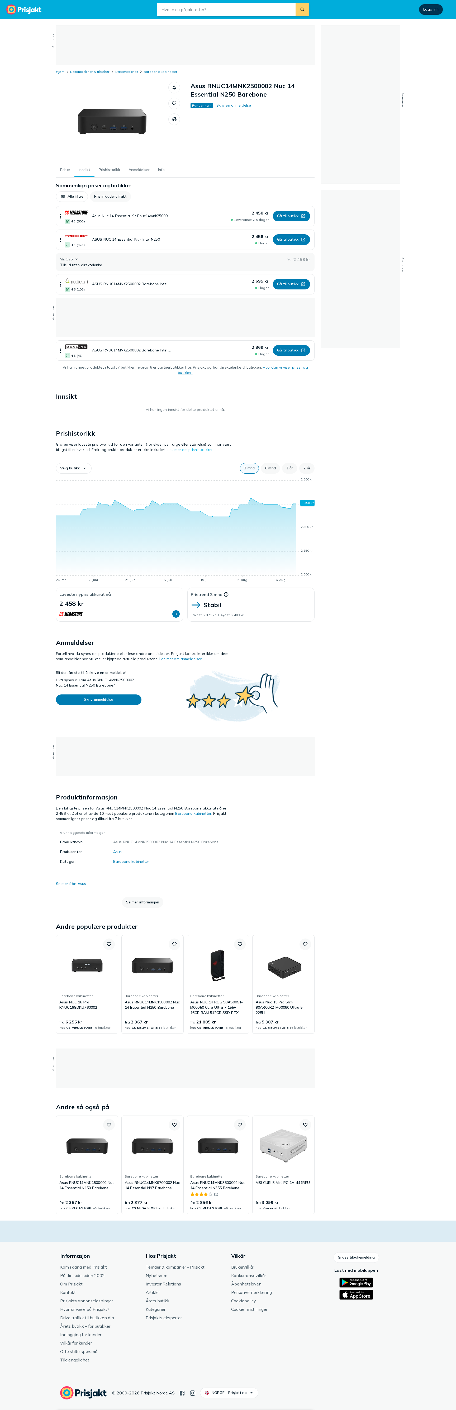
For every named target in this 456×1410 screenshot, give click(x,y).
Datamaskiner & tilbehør (90, 72)
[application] (185, 530)
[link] (87, 984)
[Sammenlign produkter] (174, 119)
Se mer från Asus (71, 883)
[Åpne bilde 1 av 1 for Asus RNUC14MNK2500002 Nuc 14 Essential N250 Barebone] (112, 121)
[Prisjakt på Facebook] (182, 1392)
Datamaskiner (126, 72)
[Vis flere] (60, 216)
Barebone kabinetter (160, 72)
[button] (174, 87)
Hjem (60, 72)
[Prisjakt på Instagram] (192, 1392)
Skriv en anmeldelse (233, 105)
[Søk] (302, 9)
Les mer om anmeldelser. (180, 658)
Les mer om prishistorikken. (191, 449)
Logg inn (431, 9)
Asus (117, 851)
